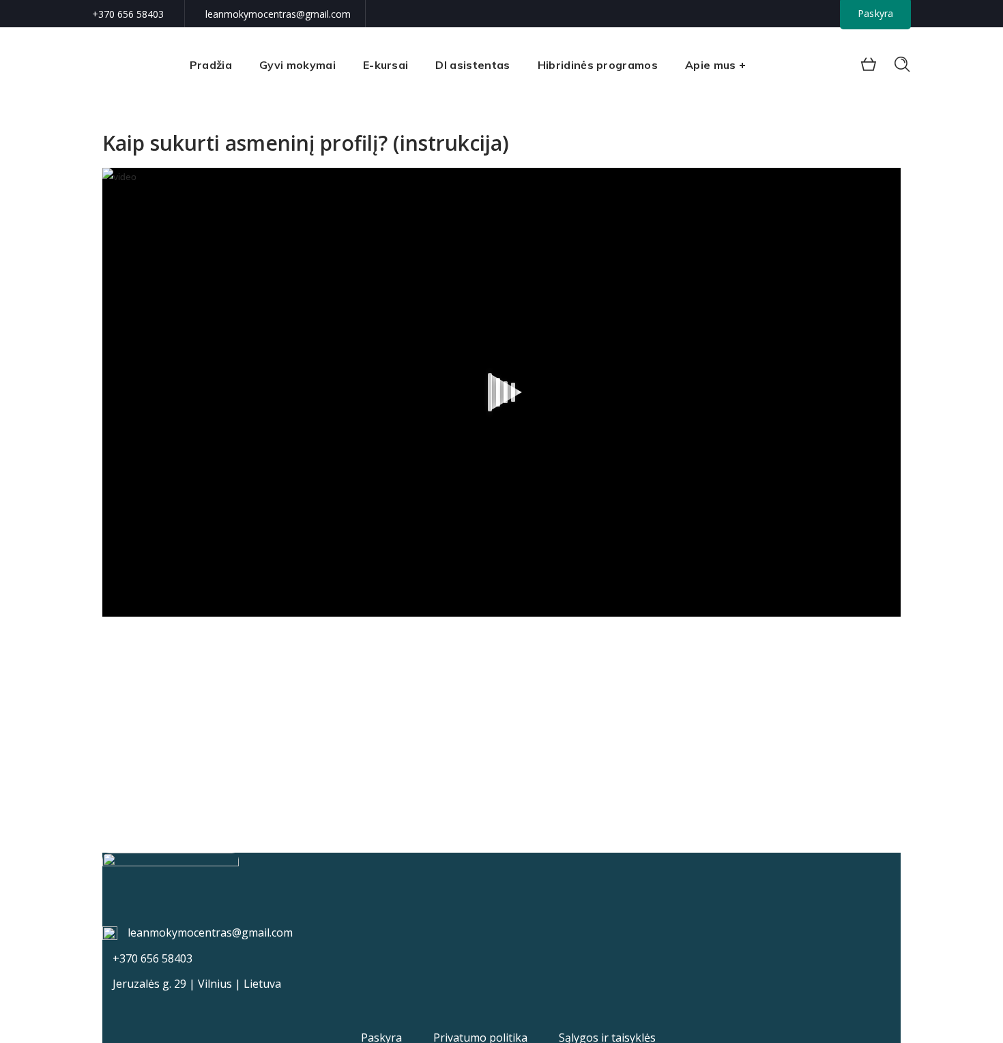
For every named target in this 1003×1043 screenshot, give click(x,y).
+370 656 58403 (128, 14)
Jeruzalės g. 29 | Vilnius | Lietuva (197, 983)
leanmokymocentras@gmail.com (278, 14)
